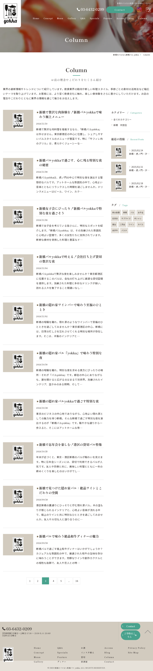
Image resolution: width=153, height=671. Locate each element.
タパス (140, 224)
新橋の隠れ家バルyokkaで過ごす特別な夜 (69, 401)
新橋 (125, 212)
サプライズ (126, 218)
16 (76, 580)
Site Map (133, 652)
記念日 (115, 218)
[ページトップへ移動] (148, 631)
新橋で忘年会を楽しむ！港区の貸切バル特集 (70, 444)
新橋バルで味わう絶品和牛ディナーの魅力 (69, 536)
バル (132, 212)
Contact (120, 9)
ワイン (131, 224)
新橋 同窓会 (120, 125)
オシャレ (137, 218)
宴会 (114, 224)
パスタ (124, 230)
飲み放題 (116, 212)
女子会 (140, 212)
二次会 (122, 224)
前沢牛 (115, 230)
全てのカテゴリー (122, 119)
